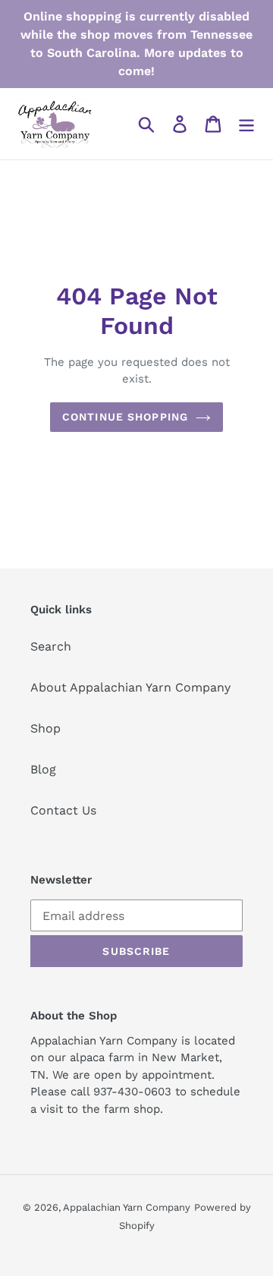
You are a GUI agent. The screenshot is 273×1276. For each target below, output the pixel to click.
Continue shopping (125, 417)
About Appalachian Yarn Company (130, 687)
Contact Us (63, 810)
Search (50, 646)
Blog (43, 769)
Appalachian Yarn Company (126, 1207)
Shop (45, 728)
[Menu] (246, 124)
